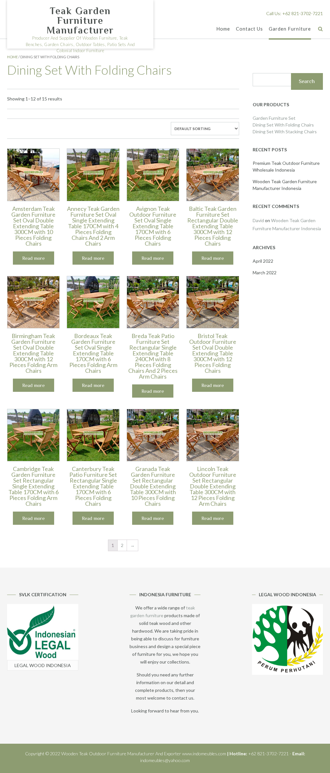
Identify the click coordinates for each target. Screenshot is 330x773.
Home (223, 29)
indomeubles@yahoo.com (165, 760)
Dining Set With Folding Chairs (283, 124)
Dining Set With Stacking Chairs (285, 131)
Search (307, 81)
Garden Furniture (290, 29)
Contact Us (249, 29)
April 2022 (263, 261)
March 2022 (265, 272)
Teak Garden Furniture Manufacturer (80, 20)
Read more (33, 258)
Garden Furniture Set (274, 118)
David (258, 220)
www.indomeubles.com (204, 753)
